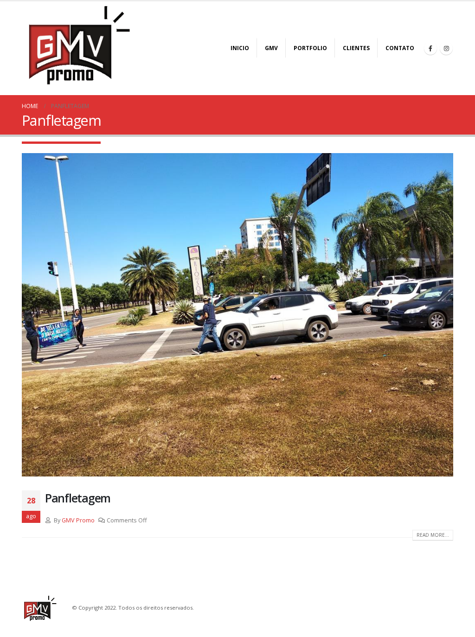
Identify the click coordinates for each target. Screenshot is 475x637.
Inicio (240, 48)
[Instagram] (446, 48)
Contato (399, 48)
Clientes (356, 48)
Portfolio (310, 48)
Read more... (433, 535)
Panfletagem (77, 498)
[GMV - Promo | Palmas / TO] (80, 44)
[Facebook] (430, 48)
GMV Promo (78, 520)
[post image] (237, 314)
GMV (271, 48)
